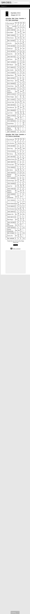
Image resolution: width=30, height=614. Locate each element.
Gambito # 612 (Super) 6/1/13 (15, 14)
